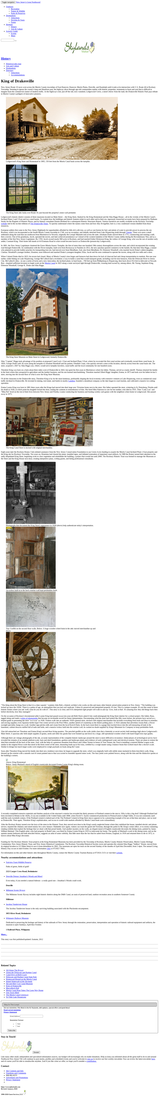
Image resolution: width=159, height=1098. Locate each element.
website (4, 224)
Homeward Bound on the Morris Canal (21, 979)
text (19, 1026)
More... (4, 934)
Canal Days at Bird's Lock (16, 975)
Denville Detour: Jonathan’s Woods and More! (24, 876)
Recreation (15, 9)
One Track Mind (12, 993)
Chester (129, 232)
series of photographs (29, 718)
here (153, 1059)
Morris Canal (50, 263)
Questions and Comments (16, 1073)
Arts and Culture (12, 66)
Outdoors (9, 7)
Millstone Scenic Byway (15, 890)
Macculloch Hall (12, 988)
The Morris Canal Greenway (17, 995)
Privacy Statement (10, 1012)
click (49, 848)
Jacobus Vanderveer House (16, 904)
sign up (90, 1059)
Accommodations (18, 75)
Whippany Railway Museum (17, 918)
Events (13, 33)
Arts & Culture (17, 29)
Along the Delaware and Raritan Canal (21, 972)
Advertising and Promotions (17, 1078)
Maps (13, 36)
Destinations (11, 16)
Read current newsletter (12, 1010)
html (19, 1024)
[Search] (16, 40)
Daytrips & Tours (18, 20)
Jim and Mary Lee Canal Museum (19, 984)
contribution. (92, 1061)
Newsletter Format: (17, 1020)
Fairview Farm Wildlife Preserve (18, 862)
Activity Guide (12, 31)
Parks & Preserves (18, 13)
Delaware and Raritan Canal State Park (21, 977)
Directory (9, 70)
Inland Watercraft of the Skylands (19, 981)
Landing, (71, 381)
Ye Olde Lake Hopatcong (16, 997)
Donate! (36, 1052)
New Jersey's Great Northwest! (28, 2)
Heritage (9, 24)
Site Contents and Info (14, 1071)
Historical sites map (13, 64)
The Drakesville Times (39, 224)
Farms (13, 22)
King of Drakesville (13, 986)
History (14, 27)
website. (119, 853)
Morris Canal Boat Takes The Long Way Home (24, 990)
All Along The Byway (15, 970)
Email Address (15, 1016)
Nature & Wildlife (18, 11)
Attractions (15, 18)
